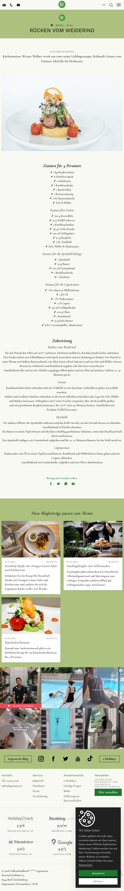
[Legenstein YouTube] (78, 759)
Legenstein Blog (18, 759)
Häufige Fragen (72, 786)
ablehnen (98, 881)
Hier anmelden (108, 792)
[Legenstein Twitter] (65, 759)
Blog (70, 25)
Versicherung (40, 796)
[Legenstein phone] (11, 5)
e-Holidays (109, 759)
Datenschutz (23, 884)
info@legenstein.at (12, 786)
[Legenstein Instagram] (41, 759)
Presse (36, 791)
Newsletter (39, 786)
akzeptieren (98, 873)
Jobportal (38, 780)
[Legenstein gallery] (4, 5)
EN (104, 4)
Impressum (8, 884)
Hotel (60, 25)
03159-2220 (13, 780)
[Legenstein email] (18, 5)
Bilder (67, 791)
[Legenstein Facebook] (53, 759)
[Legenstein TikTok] (90, 758)
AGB (35, 884)
